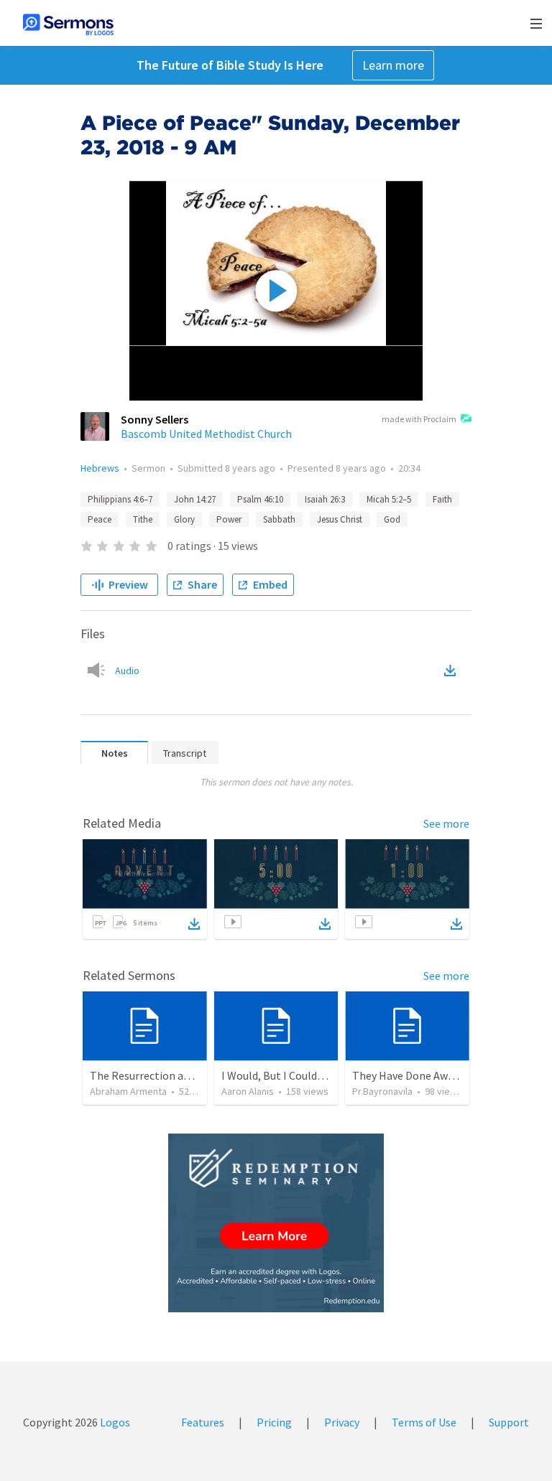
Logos (114, 1422)
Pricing (274, 1422)
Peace (99, 519)
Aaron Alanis (247, 1091)
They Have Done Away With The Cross (443, 1075)
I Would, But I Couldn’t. (277, 1075)
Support (509, 1422)
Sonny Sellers (154, 419)
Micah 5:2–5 (389, 499)
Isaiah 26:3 (325, 499)
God (392, 519)
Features (202, 1422)
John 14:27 (195, 499)
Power (229, 519)
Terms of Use (424, 1422)
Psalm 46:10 (260, 499)
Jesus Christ (339, 519)
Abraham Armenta (128, 1091)
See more (446, 823)
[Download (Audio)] (452, 670)
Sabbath (279, 519)
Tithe (142, 519)
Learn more (393, 65)
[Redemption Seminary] (276, 1223)
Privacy (341, 1422)
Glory (184, 519)
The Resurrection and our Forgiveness (182, 1075)
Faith (442, 499)
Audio (127, 670)
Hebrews (99, 468)
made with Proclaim (419, 419)
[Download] (194, 924)
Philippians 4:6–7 (120, 499)
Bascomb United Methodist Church (206, 433)
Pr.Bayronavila (382, 1091)
